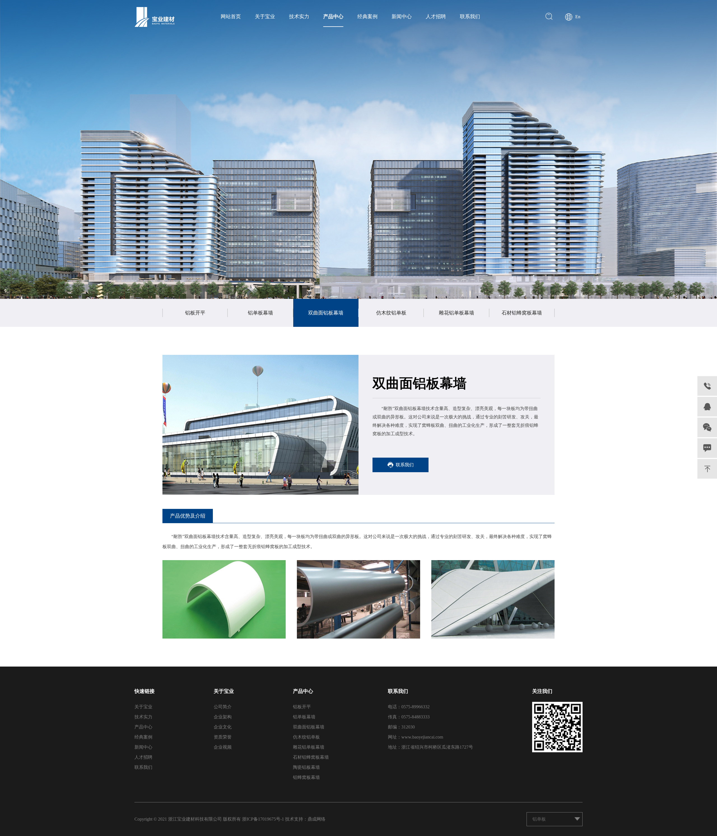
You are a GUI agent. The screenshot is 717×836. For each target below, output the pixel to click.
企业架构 (223, 716)
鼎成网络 (316, 819)
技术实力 (299, 16)
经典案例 (367, 16)
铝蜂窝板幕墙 (306, 777)
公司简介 (223, 706)
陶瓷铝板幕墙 (306, 767)
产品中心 (333, 16)
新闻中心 (402, 16)
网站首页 (231, 16)
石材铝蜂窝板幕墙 (522, 313)
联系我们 (470, 16)
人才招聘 (436, 16)
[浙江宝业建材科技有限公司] (154, 17)
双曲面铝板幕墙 (325, 313)
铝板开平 (195, 313)
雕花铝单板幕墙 (456, 313)
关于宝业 (265, 16)
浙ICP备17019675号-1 (263, 819)
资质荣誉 (223, 737)
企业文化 (223, 727)
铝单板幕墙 (260, 313)
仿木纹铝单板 (391, 313)
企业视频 (223, 747)
